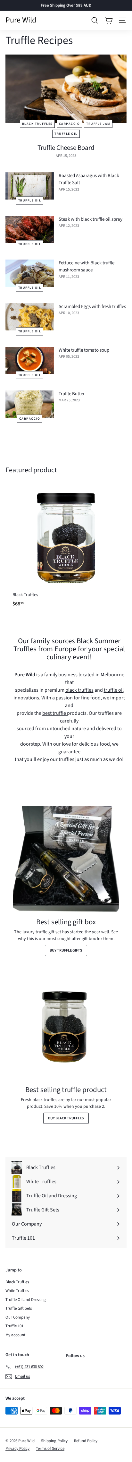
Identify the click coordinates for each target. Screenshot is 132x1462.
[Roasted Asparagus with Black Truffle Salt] (29, 186)
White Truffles (17, 1291)
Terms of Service (50, 1448)
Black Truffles (17, 1282)
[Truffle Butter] (29, 404)
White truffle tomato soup (84, 350)
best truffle (54, 713)
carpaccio (69, 124)
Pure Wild (20, 20)
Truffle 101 (14, 1326)
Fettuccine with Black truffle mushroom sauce (86, 267)
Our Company (17, 1317)
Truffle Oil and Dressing (25, 1300)
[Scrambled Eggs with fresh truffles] (29, 316)
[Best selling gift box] (66, 859)
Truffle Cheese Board (66, 147)
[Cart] (108, 20)
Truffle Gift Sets (18, 1308)
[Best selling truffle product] (66, 1027)
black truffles (37, 124)
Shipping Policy (54, 1441)
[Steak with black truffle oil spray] (29, 229)
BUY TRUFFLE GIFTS (66, 950)
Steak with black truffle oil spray (90, 219)
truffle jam (98, 124)
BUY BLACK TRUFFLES (66, 1118)
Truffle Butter (72, 393)
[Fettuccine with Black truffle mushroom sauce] (29, 273)
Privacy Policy (17, 1448)
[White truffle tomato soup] (29, 360)
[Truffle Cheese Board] (66, 89)
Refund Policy (85, 1441)
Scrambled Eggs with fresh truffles (92, 306)
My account (15, 1335)
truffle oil (66, 134)
